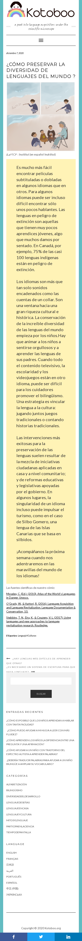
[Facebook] (13, 937)
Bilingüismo (14, 790)
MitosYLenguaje (17, 820)
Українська (14, 894)
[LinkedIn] (68, 937)
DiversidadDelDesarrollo (23, 796)
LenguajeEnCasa (17, 808)
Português (13, 876)
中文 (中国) (12, 888)
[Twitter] (41, 937)
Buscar (41, 693)
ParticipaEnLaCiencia (20, 826)
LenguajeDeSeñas (18, 802)
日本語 (10, 864)
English (11, 852)
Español (11, 882)
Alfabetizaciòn (16, 784)
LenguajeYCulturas (27, 635)
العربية (9, 870)
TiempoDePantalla (18, 832)
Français (12, 858)
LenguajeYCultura (19, 814)
